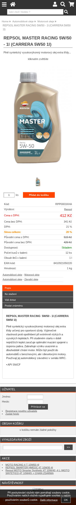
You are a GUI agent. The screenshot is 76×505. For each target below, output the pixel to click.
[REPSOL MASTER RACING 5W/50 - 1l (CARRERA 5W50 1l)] (38, 118)
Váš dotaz (10, 299)
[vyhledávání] (63, 5)
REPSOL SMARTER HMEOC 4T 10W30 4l (29, 467)
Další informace (49, 500)
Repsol (68, 209)
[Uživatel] (55, 5)
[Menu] (4, 4)
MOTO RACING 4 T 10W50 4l (22, 464)
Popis (8, 288)
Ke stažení (11, 294)
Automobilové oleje (12, 275)
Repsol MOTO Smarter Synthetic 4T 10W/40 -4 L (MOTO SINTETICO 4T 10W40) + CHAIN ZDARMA (37, 472)
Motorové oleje (31, 275)
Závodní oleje (31, 279)
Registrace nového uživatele (21, 411)
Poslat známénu (14, 305)
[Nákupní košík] (71, 5)
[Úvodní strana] (12, 5)
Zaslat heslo (12, 414)
